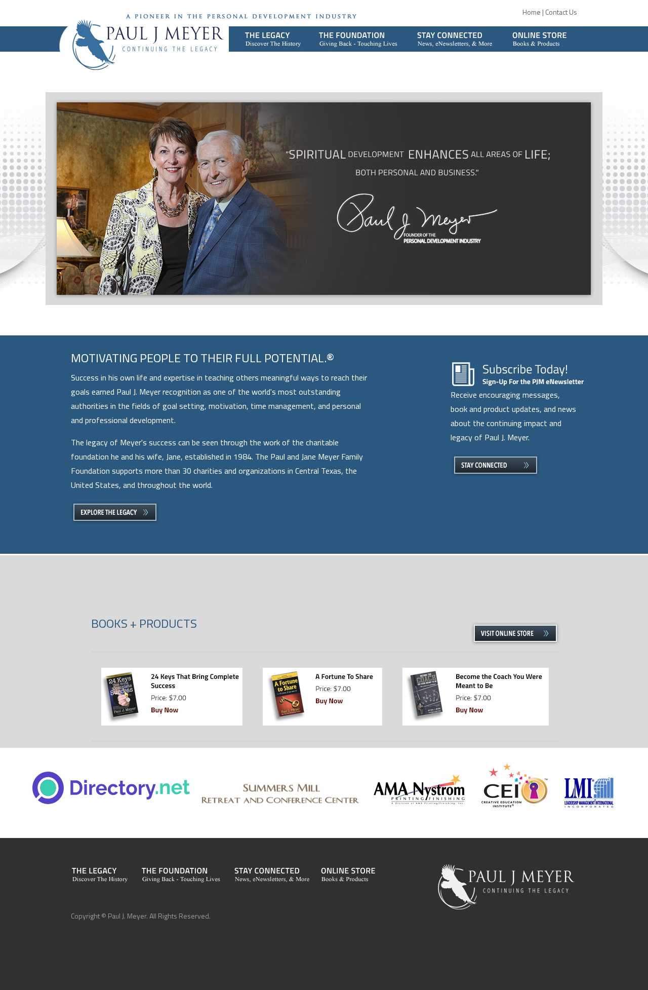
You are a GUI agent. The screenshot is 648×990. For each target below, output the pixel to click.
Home (531, 12)
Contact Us (561, 12)
